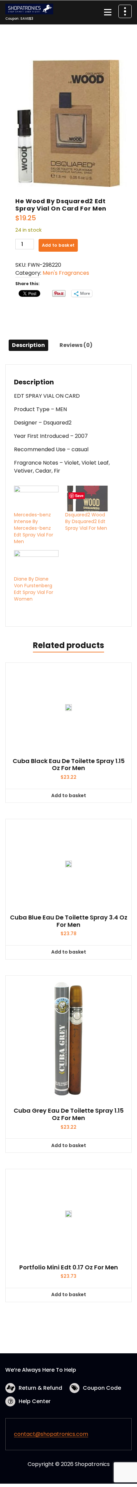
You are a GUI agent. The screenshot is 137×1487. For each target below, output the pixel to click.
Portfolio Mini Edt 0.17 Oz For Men (68, 1267)
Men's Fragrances (66, 273)
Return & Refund (40, 1388)
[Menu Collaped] (107, 12)
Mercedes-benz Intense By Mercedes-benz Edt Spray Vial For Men (33, 528)
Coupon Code (102, 1388)
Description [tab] (28, 345)
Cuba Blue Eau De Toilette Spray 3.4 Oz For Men (68, 921)
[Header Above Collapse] (125, 11)
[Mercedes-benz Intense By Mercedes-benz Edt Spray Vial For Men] (36, 498)
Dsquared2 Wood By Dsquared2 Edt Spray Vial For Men (86, 521)
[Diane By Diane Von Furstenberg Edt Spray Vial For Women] (36, 563)
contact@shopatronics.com (51, 1434)
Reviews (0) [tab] (76, 345)
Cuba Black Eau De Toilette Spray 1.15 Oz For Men (69, 764)
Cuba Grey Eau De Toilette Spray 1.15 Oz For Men (69, 1114)
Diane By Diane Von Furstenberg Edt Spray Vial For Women (33, 589)
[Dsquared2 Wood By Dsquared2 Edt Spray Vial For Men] (87, 498)
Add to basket (58, 245)
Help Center (35, 1401)
